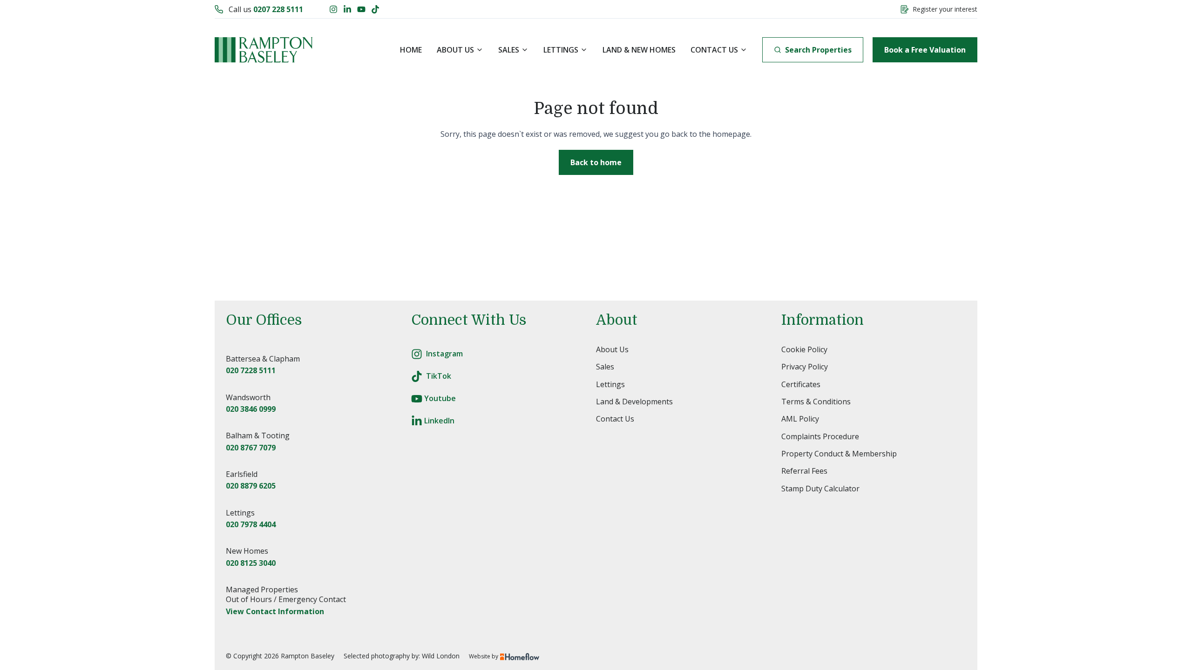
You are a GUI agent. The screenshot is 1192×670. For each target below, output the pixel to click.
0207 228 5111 (278, 9)
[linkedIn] (416, 421)
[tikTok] (416, 376)
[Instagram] (333, 9)
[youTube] (416, 398)
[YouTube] (361, 9)
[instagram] (416, 354)
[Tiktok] (375, 9)
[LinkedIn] (347, 9)
